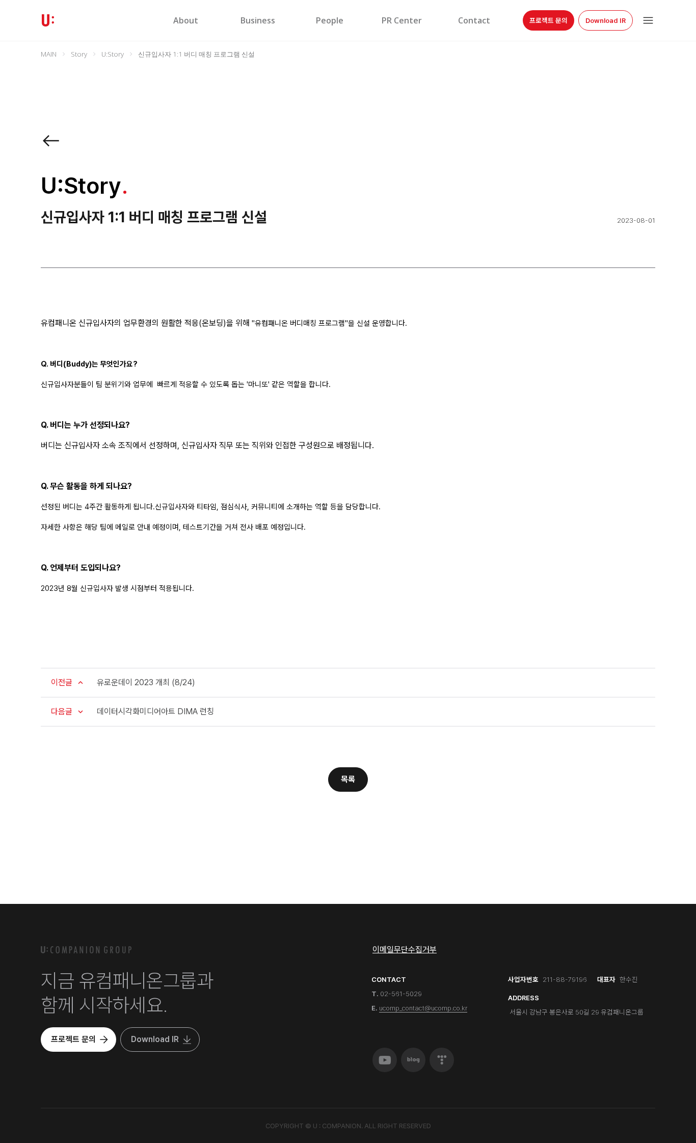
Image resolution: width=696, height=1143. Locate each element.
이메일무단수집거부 (404, 949)
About (185, 20)
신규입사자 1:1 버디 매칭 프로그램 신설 (196, 54)
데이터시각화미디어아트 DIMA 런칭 (155, 711)
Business (257, 20)
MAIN (49, 54)
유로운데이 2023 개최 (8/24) (146, 682)
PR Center (402, 20)
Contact (474, 20)
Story (79, 54)
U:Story (112, 54)
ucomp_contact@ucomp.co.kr (423, 1008)
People (329, 20)
